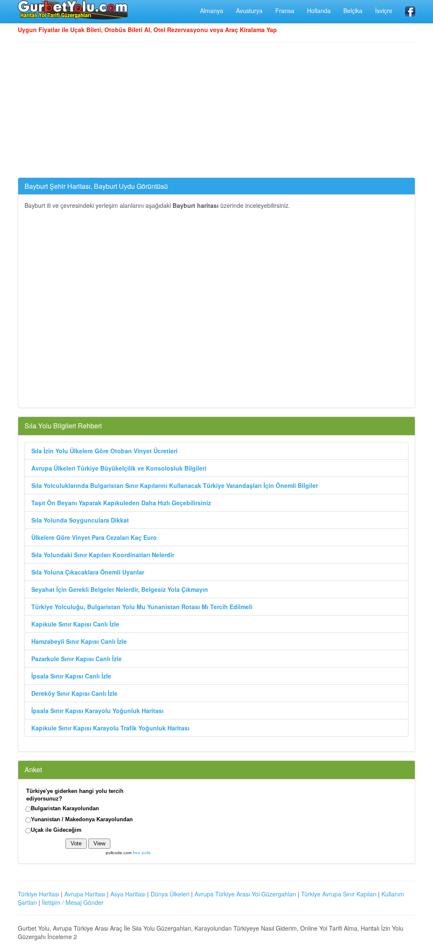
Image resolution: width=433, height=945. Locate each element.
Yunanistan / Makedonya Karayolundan (82, 819)
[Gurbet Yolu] (73, 9)
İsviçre (383, 10)
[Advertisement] (216, 110)
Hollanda (319, 10)
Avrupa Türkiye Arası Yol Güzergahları (245, 894)
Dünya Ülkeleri (170, 894)
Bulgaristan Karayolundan (65, 808)
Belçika (352, 10)
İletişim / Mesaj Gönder (73, 902)
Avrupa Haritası (84, 894)
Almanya (211, 10)
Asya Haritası (127, 894)
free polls (142, 852)
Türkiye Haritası (38, 894)
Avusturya (249, 10)
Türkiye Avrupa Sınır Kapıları (338, 894)
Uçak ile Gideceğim (56, 830)
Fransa (284, 10)
